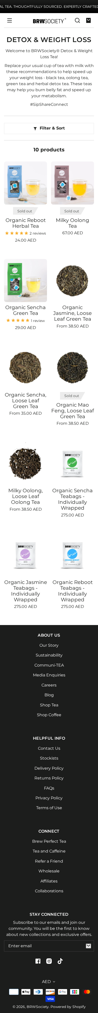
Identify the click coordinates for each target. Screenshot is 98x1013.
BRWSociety (38, 1006)
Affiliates (49, 881)
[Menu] (9, 20)
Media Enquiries (49, 675)
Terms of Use (49, 807)
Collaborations (49, 891)
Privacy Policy (49, 798)
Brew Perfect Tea (49, 841)
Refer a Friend (49, 861)
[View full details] (25, 183)
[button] (77, 20)
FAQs (49, 788)
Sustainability (49, 655)
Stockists (49, 758)
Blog (49, 695)
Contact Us (49, 748)
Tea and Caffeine (49, 851)
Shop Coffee (49, 714)
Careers (49, 685)
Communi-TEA (49, 665)
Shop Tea (49, 705)
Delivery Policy (49, 768)
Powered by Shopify (68, 1006)
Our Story (49, 645)
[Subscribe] (88, 946)
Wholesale (49, 871)
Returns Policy (49, 778)
